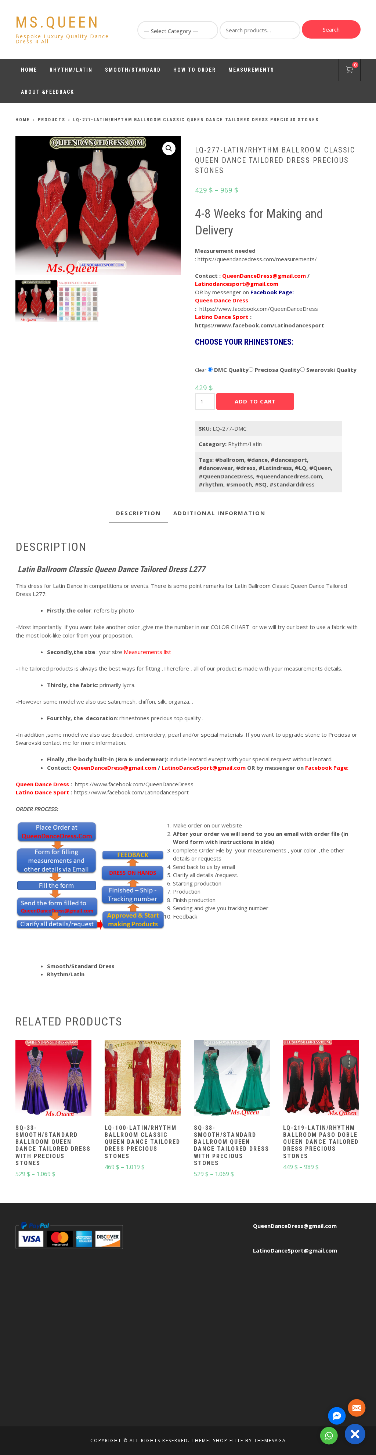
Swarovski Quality (331, 369)
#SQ (261, 484)
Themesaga (270, 1440)
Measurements (251, 70)
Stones (205, 358)
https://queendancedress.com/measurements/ (257, 259)
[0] (349, 71)
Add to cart (255, 401)
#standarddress (292, 484)
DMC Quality (231, 369)
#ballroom (229, 459)
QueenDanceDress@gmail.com (295, 1225)
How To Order (194, 70)
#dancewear (216, 467)
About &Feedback (47, 92)
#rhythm (211, 484)
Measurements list (147, 651)
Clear (200, 370)
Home (29, 70)
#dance (257, 459)
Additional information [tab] (219, 513)
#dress (246, 467)
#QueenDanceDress (226, 476)
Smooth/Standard (133, 70)
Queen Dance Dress (221, 300)
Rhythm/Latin (71, 70)
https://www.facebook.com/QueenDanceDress (258, 308)
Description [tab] (138, 513)
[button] (169, 148)
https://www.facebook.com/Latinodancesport (259, 325)
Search (331, 29)
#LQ (300, 467)
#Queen (320, 467)
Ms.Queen (57, 22)
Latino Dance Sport (222, 316)
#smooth (239, 484)
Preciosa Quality (276, 369)
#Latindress (275, 467)
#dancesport (289, 459)
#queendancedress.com (289, 476)
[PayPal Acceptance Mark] (69, 1234)
